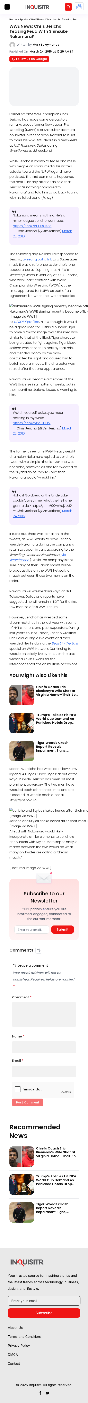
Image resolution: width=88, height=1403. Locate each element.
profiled (26, 321)
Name (18, 1036)
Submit (63, 929)
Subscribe (44, 1313)
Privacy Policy (19, 1346)
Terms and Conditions (25, 1337)
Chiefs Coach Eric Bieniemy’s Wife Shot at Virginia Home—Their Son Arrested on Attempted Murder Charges (57, 695)
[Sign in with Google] (79, 6)
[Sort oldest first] (38, 950)
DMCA (13, 1355)
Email (18, 1060)
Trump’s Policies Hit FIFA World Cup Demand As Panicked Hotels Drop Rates (56, 720)
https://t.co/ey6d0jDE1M (32, 423)
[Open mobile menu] (7, 7)
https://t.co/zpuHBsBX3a (32, 226)
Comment (22, 997)
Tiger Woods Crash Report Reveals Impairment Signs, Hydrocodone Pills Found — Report (57, 750)
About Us (15, 1328)
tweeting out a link (38, 259)
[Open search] (68, 7)
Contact (14, 1363)
